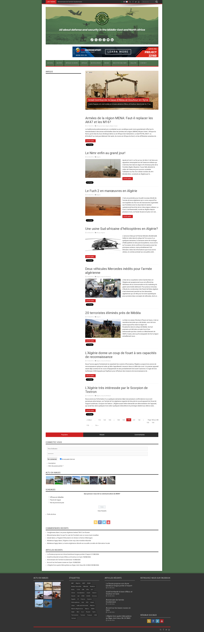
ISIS (87, 602)
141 (134, 420)
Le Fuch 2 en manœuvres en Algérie (111, 191)
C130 (78, 589)
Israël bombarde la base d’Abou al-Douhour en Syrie (118, 99)
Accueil (50, 63)
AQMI (89, 583)
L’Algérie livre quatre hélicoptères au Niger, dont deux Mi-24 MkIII (69, 565)
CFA (83, 589)
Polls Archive (51, 514)
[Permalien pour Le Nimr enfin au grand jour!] (103, 177)
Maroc (87, 608)
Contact (143, 63)
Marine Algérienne (77, 608)
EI (78, 599)
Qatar (72, 612)
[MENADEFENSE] (102, 43)
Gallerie (133, 63)
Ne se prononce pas (57, 502)
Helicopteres (75, 602)
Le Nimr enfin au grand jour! (105, 153)
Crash (88, 593)
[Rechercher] (156, 2)
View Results (102, 511)
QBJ (78, 612)
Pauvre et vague (55, 500)
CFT (92, 589)
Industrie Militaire (120, 63)
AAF (72, 583)
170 (87, 425)
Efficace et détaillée (57, 497)
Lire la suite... (90, 141)
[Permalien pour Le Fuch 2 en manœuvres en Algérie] (103, 215)
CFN (87, 589)
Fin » (96, 425)
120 (104, 420)
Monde (106, 63)
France (83, 599)
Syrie (94, 612)
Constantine (81, 593)
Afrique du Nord (72, 63)
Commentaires (139, 435)
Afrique (84, 63)
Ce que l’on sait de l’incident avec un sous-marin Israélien (79, 535)
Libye (73, 605)
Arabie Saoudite (76, 586)
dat (78, 596)
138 (118, 420)
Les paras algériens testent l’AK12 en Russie (75, 532)
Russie (88, 612)
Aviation (92, 586)
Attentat (85, 586)
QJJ (82, 612)
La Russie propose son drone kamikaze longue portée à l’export (69, 554)
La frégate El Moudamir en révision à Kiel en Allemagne (73, 538)
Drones (94, 596)
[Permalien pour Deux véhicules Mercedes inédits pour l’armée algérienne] (103, 297)
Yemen (73, 618)
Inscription (52, 463)
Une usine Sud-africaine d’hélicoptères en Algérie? (121, 229)
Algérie (59, 63)
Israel (92, 602)
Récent (102, 435)
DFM (82, 596)
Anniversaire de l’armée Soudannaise (59, 560)
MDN (92, 608)
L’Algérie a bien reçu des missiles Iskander (76, 540)
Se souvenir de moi (68, 459)
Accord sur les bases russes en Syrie (70, 2)
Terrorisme (74, 615)
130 (109, 420)
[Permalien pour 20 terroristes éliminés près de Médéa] (103, 337)
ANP (83, 583)
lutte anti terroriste (82, 605)
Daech (94, 593)
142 (139, 420)
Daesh (73, 596)
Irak (83, 602)
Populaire (64, 435)
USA (95, 615)
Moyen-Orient (96, 63)
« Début (89, 420)
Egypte (73, 599)
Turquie (89, 615)
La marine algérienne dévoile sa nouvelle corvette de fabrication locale (86, 543)
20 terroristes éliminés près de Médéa (113, 313)
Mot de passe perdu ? (55, 466)
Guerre (89, 599)
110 (99, 420)
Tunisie (82, 615)
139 (123, 420)
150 (148, 422)
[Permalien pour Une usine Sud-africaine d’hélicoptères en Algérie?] (103, 253)
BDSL (73, 589)
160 (153, 422)
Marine (92, 605)
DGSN (88, 596)
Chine (73, 593)
